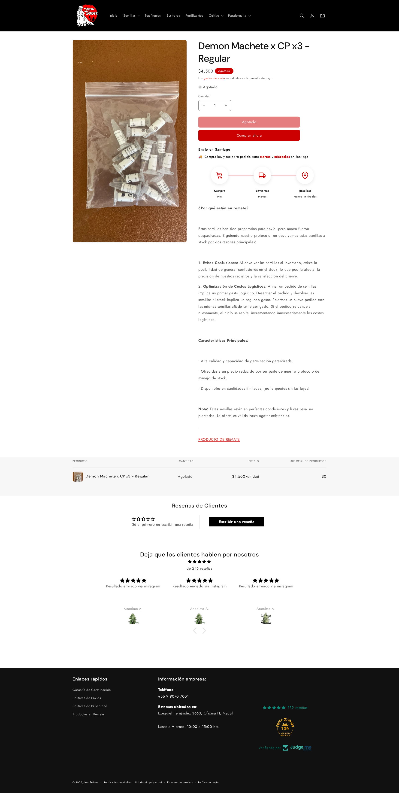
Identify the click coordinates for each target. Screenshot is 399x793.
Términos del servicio (180, 782)
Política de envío (208, 782)
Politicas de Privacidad (90, 706)
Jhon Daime (91, 782)
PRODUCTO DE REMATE (219, 439)
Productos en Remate (88, 714)
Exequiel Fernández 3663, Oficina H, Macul (195, 713)
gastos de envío (214, 78)
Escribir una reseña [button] (236, 521)
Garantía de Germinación (92, 690)
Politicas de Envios (87, 698)
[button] (131, 15)
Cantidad (204, 96)
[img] (199, 562)
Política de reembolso (117, 782)
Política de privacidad (148, 782)
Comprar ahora (249, 135)
